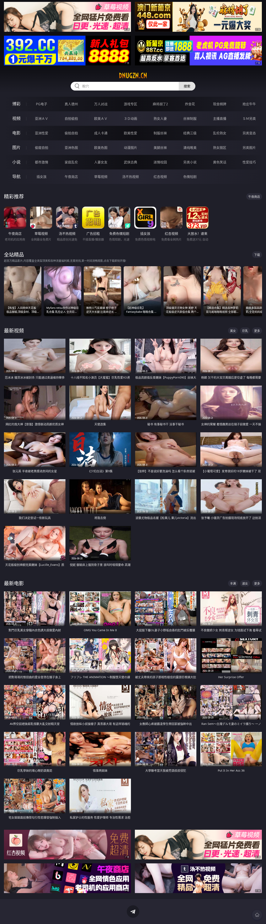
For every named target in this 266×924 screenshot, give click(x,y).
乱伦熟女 (219, 133)
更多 (257, 331)
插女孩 (42, 176)
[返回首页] (257, 915)
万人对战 (100, 104)
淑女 (245, 583)
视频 (16, 118)
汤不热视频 (130, 176)
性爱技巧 (249, 162)
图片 (16, 147)
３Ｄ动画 (130, 118)
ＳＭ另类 (249, 118)
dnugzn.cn (133, 75)
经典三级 (190, 133)
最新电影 (14, 583)
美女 (233, 331)
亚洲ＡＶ (41, 118)
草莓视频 (100, 176)
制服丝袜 (160, 133)
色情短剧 (190, 176)
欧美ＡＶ (100, 118)
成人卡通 (100, 133)
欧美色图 (100, 147)
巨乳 (245, 331)
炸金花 (190, 104)
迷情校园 (160, 162)
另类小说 (190, 162)
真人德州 (71, 104)
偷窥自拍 (41, 147)
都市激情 (41, 162)
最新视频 (14, 330)
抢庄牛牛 (249, 104)
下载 (257, 255)
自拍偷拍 (71, 118)
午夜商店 (71, 176)
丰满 (233, 583)
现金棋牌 (219, 104)
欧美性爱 (130, 133)
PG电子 (41, 104)
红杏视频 (160, 176)
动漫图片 (130, 147)
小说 (16, 162)
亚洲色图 (71, 147)
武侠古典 (130, 162)
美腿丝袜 (160, 147)
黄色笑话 (219, 162)
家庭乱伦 (71, 162)
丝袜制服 (190, 118)
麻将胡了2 (160, 104)
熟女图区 (219, 147)
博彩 (16, 104)
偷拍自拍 (71, 133)
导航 (16, 176)
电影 (16, 133)
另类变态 (249, 133)
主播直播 (219, 118)
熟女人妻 (160, 118)
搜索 (187, 86)
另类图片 (249, 147)
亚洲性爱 (41, 133)
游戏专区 (130, 104)
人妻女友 (100, 162)
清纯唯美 (190, 147)
